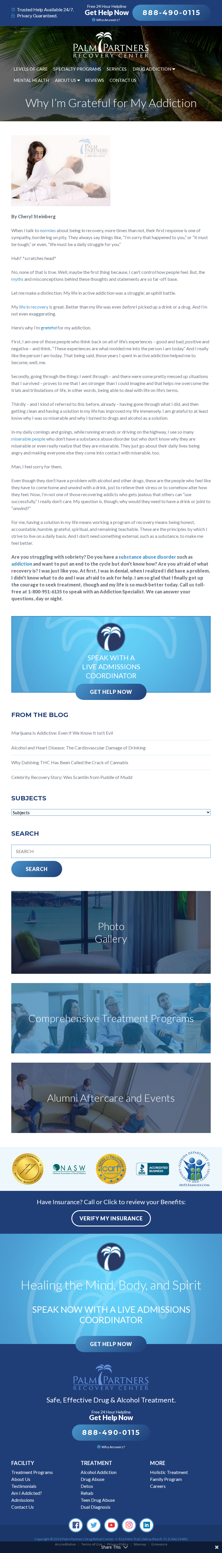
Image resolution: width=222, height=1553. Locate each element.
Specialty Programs (77, 68)
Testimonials (23, 1486)
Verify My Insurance (111, 1218)
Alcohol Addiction (98, 1472)
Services (117, 68)
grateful (49, 327)
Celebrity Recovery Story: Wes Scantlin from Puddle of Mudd (71, 777)
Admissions (22, 1500)
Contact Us (123, 80)
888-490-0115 (172, 12)
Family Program (166, 1479)
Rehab (87, 1493)
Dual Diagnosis (95, 1507)
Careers (158, 1486)
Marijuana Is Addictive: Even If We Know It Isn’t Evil (62, 733)
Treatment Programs (32, 1472)
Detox (87, 1486)
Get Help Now (111, 692)
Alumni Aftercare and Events (111, 1097)
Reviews (94, 80)
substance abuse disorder (147, 557)
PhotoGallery (111, 932)
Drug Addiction (152, 68)
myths (17, 279)
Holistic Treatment (169, 1472)
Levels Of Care (31, 68)
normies (48, 230)
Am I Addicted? (26, 1493)
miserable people (28, 438)
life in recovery (33, 306)
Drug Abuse (92, 1479)
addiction (22, 563)
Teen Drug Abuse (98, 1500)
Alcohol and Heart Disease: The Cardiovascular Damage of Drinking (78, 747)
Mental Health (31, 80)
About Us (65, 80)
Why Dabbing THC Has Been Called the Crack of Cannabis (69, 762)
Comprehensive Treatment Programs (111, 1018)
